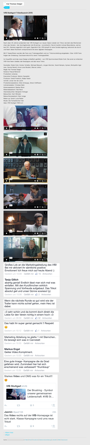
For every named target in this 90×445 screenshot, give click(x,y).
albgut (7, 435)
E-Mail (26, 439)
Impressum (65, 439)
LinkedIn (54, 439)
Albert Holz (9, 432)
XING (59, 439)
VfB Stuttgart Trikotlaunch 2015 (18, 13)
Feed (30, 439)
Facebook (35, 439)
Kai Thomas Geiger (14, 4)
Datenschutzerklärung (45, 439)
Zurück (7, 7)
